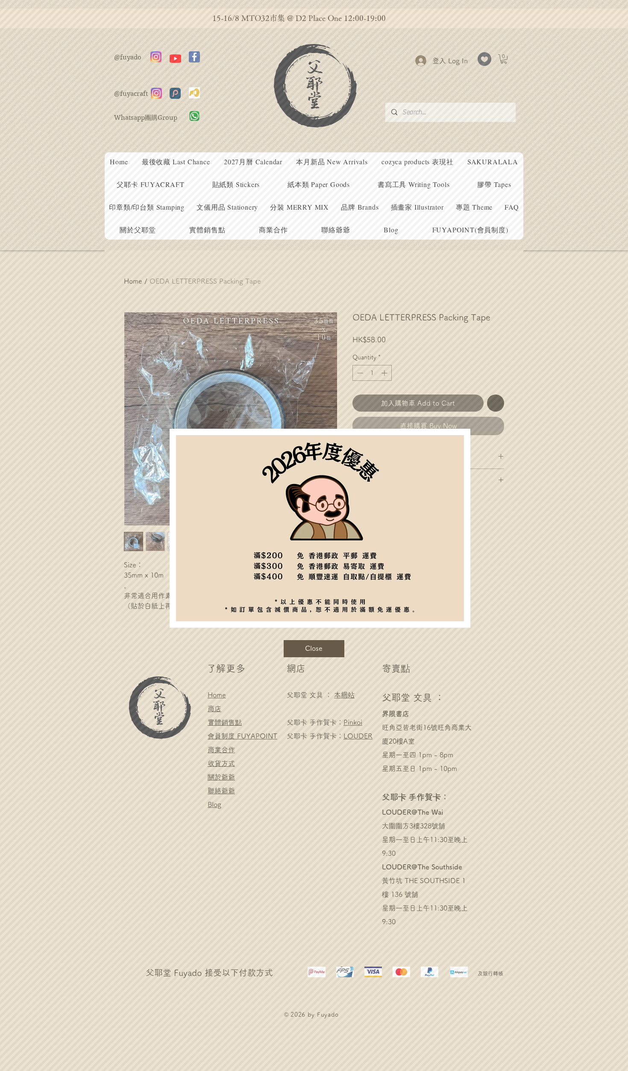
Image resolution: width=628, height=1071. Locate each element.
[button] (314, 648)
